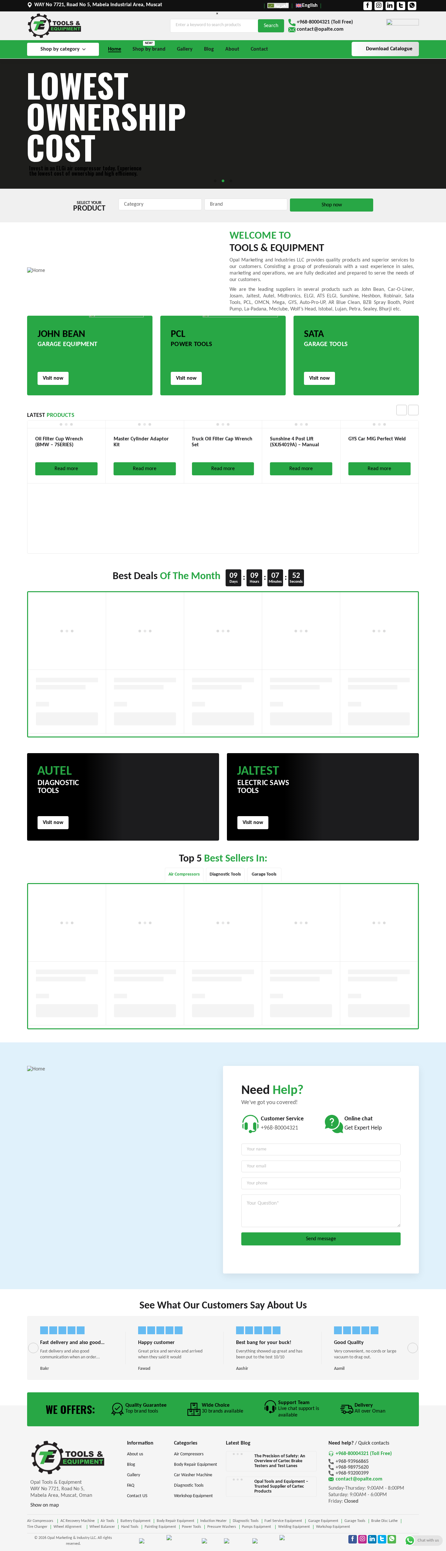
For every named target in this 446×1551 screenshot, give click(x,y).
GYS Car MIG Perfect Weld (377, 439)
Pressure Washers (221, 1527)
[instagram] (378, 6)
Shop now (332, 205)
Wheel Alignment (69, 1527)
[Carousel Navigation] (407, 410)
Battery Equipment (135, 1521)
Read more (66, 468)
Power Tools (191, 1527)
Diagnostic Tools (246, 1521)
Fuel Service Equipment (283, 1521)
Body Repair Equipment (175, 1521)
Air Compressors (40, 1521)
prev (401, 410)
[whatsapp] (412, 6)
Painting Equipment (160, 1527)
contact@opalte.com (320, 29)
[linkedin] (390, 6)
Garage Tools (354, 1521)
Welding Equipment (294, 1527)
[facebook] (367, 6)
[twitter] (401, 6)
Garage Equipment (323, 1521)
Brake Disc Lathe (384, 1521)
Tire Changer (37, 1527)
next (413, 410)
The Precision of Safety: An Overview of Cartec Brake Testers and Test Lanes (279, 1461)
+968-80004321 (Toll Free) (325, 22)
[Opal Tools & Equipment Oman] (54, 25)
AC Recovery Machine (77, 1521)
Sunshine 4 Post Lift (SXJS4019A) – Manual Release (294, 444)
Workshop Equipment (333, 1527)
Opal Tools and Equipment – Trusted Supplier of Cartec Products (281, 1486)
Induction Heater (213, 1521)
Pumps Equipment (257, 1527)
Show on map (44, 1505)
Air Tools (107, 1521)
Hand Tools (129, 1527)
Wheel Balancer (102, 1527)
